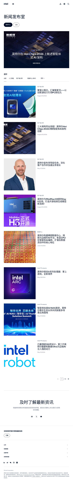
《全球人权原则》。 (36, 476)
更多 (42, 78)
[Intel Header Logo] (6, 4)
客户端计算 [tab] (19, 78)
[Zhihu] (17, 463)
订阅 (16, 25)
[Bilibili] (14, 463)
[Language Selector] (64, 4)
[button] (7, 435)
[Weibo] (7, 463)
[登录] (60, 4)
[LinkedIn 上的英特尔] (4, 463)
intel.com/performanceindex (27, 474)
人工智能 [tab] (11, 78)
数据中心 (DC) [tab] (32, 78)
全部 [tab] (5, 78)
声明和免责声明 (56, 474)
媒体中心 (8, 24)
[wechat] (11, 463)
